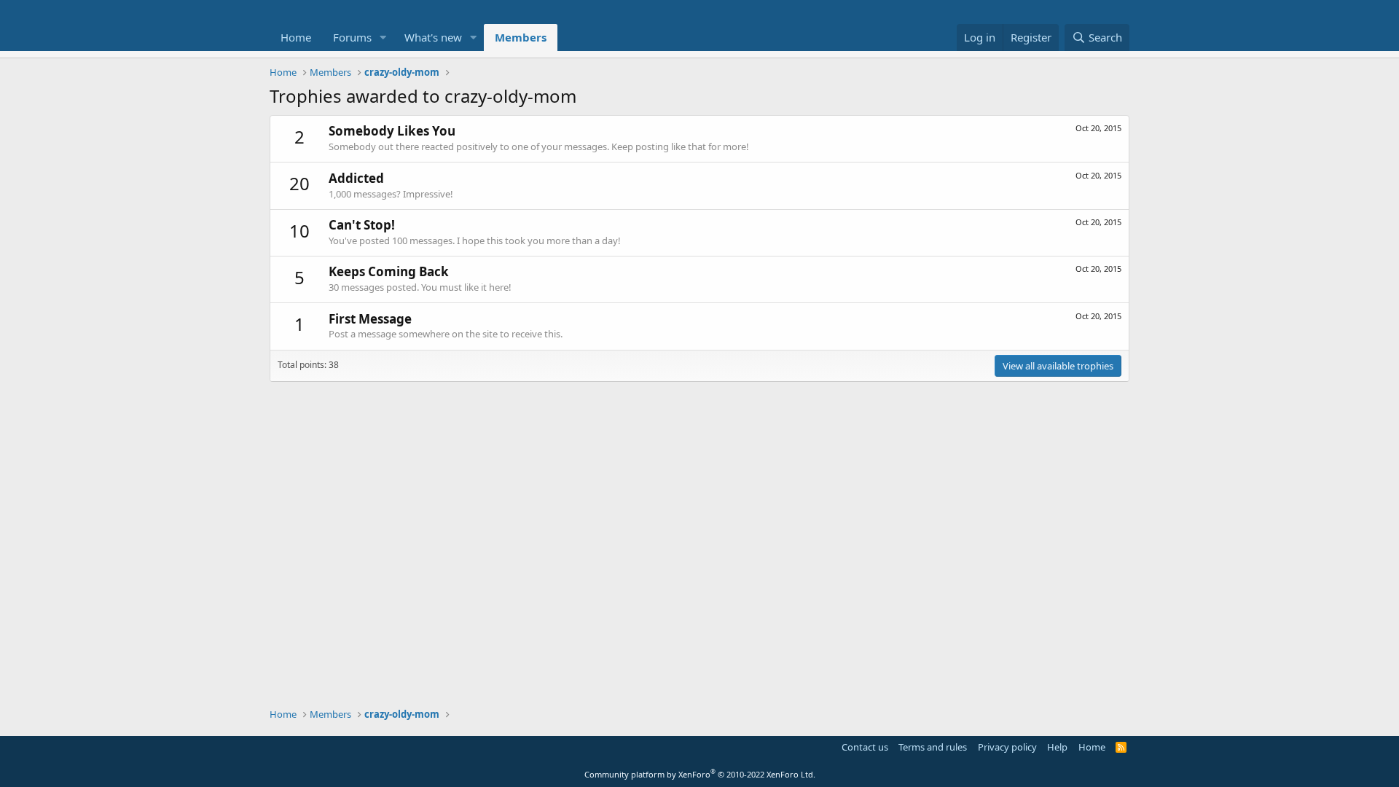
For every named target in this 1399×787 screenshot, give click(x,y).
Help (1057, 746)
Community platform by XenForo (699, 774)
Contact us (865, 746)
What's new (433, 37)
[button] (383, 37)
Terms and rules (932, 746)
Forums (352, 37)
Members (520, 37)
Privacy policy (1007, 746)
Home (296, 37)
